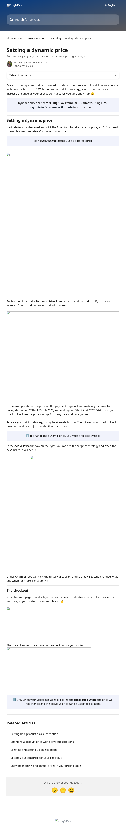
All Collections (14, 38)
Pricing (57, 38)
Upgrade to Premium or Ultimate (51, 107)
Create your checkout (37, 38)
